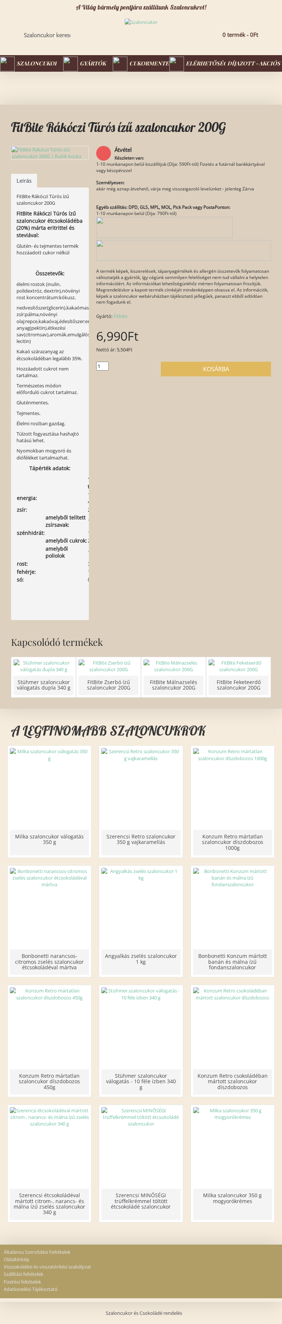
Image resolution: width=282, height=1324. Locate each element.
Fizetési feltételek (22, 1281)
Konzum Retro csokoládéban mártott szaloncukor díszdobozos (233, 1081)
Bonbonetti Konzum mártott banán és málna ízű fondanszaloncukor (232, 961)
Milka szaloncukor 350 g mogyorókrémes (232, 1198)
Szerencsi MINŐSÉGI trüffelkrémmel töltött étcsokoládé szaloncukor (141, 1201)
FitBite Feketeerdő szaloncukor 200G (239, 685)
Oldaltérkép (16, 1259)
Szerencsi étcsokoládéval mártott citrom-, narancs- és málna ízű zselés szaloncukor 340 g (49, 1204)
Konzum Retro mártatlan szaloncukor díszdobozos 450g (49, 1081)
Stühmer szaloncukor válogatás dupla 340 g (43, 685)
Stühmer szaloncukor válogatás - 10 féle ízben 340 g (141, 1081)
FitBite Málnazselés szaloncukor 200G (173, 685)
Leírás (24, 180)
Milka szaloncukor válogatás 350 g (49, 839)
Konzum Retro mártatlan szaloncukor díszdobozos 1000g (232, 842)
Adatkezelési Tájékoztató (31, 1289)
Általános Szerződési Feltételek (37, 1252)
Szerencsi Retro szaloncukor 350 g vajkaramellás (141, 839)
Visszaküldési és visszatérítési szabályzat (47, 1266)
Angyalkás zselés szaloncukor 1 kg (141, 958)
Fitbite (120, 316)
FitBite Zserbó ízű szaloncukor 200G (108, 685)
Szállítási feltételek (23, 1274)
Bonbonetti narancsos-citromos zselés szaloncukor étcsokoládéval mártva (49, 961)
